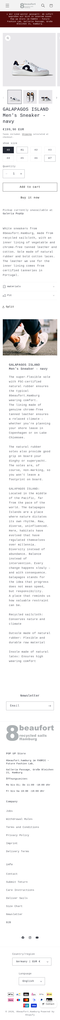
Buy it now (30, 197)
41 (22, 149)
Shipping (27, 134)
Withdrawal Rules (19, 819)
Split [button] (10, 306)
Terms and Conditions (22, 827)
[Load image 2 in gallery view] (30, 97)
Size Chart (14, 906)
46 (38, 159)
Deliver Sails (17, 898)
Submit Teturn (17, 882)
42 (38, 150)
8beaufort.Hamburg (28, 1012)
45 (24, 159)
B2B (8, 922)
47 (50, 158)
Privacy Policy (17, 835)
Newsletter (14, 914)
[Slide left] (3, 97)
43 (51, 150)
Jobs (9, 811)
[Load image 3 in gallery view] (45, 97)
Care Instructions (20, 890)
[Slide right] (56, 97)
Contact (12, 873)
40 (8, 149)
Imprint (12, 843)
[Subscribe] (50, 706)
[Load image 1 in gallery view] (14, 97)
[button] (7, 6)
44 (10, 159)
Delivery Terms (17, 851)
